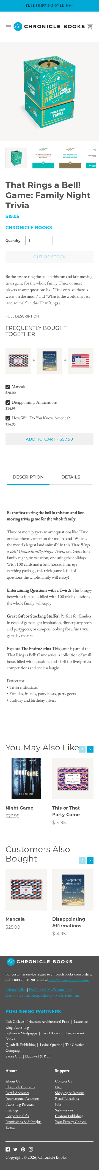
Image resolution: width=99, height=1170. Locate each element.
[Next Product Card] (90, 749)
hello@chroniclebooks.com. (68, 979)
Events (10, 1127)
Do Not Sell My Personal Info (51, 989)
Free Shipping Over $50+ (49, 5)
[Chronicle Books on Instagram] (31, 1149)
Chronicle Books (29, 227)
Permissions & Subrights (24, 1121)
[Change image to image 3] (70, 157)
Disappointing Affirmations (34, 402)
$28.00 (13, 927)
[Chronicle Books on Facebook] (8, 1149)
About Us (13, 1081)
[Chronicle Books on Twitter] (15, 1149)
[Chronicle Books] (49, 26)
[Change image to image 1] (16, 158)
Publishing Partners (20, 1104)
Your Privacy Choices (71, 1121)
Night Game (19, 808)
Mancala (19, 386)
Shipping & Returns (69, 1092)
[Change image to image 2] (43, 157)
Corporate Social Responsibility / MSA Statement (42, 995)
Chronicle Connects (20, 1086)
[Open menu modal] (9, 26)
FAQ (58, 1086)
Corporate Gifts (17, 1115)
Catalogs (12, 1110)
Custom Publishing (69, 1115)
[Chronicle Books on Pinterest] (23, 1149)
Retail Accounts (17, 1092)
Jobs (58, 1104)
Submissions (64, 1110)
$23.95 (12, 816)
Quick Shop (26, 787)
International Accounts (23, 1098)
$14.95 (59, 822)
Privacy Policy (16, 989)
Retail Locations (67, 1098)
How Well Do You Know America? (41, 418)
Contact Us (63, 1081)
